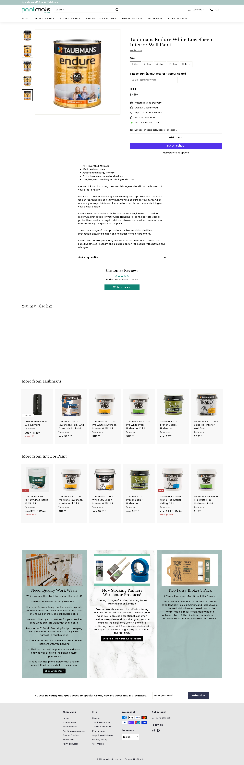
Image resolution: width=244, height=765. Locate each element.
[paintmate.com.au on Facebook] (151, 408)
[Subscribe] (168, 388)
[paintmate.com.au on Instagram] (146, 408)
